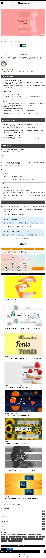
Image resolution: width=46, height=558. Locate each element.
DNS (40, 536)
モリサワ (14, 534)
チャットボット (23, 534)
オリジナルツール (22, 529)
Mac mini (3, 536)
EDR (37, 536)
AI (1, 534)
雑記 (18, 238)
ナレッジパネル (12, 536)
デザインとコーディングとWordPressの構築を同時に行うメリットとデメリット (21, 415)
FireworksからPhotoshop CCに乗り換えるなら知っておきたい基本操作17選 (21, 498)
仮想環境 (16, 541)
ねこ (17, 536)
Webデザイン (23, 516)
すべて (23, 511)
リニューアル (33, 534)
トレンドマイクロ (31, 536)
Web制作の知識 (23, 521)
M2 (17, 534)
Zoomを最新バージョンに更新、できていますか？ (15, 443)
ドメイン (39, 534)
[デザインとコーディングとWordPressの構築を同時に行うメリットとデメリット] (23, 401)
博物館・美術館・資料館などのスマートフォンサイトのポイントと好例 (19, 300)
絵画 (7, 536)
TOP (1, 504)
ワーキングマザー (4, 38)
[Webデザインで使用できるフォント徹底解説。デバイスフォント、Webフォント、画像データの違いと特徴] (23, 344)
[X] (21, 45)
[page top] (42, 551)
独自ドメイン (10, 541)
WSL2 (28, 534)
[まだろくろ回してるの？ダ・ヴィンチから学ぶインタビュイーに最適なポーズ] (23, 457)
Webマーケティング (23, 513)
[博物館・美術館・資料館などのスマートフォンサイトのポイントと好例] (23, 287)
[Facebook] (23, 45)
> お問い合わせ (9, 551)
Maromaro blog (25, 3)
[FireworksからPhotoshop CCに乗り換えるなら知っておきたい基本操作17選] (23, 484)
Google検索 (24, 536)
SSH (43, 536)
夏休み (9, 534)
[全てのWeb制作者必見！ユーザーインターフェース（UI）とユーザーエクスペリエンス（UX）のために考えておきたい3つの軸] (23, 315)
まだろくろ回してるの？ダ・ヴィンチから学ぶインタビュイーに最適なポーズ (21, 470)
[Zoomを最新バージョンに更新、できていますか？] (23, 429)
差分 (20, 541)
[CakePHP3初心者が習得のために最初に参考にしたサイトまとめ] (23, 373)
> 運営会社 (3, 551)
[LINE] (25, 45)
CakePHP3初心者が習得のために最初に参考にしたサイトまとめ (18, 387)
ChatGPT (5, 534)
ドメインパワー (4, 541)
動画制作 (23, 524)
